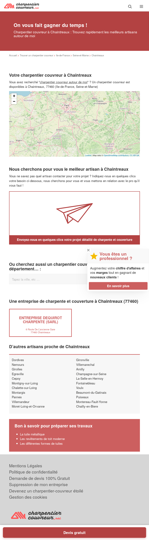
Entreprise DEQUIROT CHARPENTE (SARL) (40, 319)
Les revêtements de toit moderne (42, 438)
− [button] (14, 101)
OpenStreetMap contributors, (117, 155)
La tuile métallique (32, 434)
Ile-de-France (63, 55)
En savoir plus (118, 285)
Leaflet (88, 155)
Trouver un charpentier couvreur (36, 55)
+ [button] (14, 96)
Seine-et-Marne (81, 55)
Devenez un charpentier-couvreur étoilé (46, 491)
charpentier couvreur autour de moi (63, 82)
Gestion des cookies (28, 497)
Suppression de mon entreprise (38, 484)
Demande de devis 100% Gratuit (39, 478)
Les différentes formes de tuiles (42, 443)
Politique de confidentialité (33, 472)
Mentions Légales (25, 466)
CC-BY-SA (134, 155)
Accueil (13, 55)
